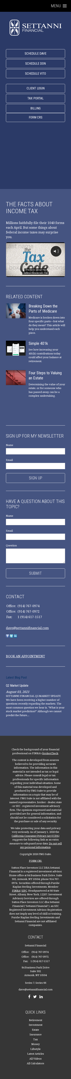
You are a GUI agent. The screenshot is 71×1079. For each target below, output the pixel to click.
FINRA (16, 890)
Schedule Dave (35, 53)
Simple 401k (38, 343)
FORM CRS (35, 860)
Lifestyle (35, 1049)
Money (35, 1044)
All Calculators (35, 1063)
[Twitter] (35, 997)
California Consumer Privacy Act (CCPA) (35, 836)
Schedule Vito (35, 73)
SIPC (24, 890)
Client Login (36, 88)
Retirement (35, 1020)
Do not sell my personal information (41, 845)
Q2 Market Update (17, 685)
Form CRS (35, 117)
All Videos (35, 1058)
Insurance (36, 1034)
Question (11, 545)
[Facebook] (29, 997)
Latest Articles (35, 1053)
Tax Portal (35, 98)
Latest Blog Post (16, 677)
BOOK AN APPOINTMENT (25, 656)
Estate (35, 1029)
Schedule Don (35, 63)
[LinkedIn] (41, 997)
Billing (35, 108)
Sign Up (35, 478)
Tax (35, 1039)
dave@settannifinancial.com (27, 628)
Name (9, 445)
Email (9, 460)
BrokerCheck (50, 753)
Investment (35, 1025)
